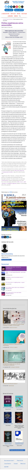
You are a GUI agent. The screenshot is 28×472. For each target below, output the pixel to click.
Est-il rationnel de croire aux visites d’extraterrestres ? (13, 293)
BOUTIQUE (24, 13)
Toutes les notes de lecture (16, 450)
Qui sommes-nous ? (9, 460)
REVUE (18, 13)
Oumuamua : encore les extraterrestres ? (14, 277)
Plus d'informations (6, 259)
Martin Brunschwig (7, 254)
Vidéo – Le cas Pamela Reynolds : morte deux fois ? (15, 273)
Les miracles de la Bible (8, 423)
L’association (5, 13)
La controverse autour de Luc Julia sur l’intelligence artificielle (11, 364)
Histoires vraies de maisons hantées (8, 443)
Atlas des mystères (19, 407)
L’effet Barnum (4, 180)
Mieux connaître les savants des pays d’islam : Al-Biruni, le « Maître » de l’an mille (13, 325)
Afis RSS (6, 466)
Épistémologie (11, 385)
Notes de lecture (9, 19)
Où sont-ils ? (19, 423)
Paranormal (5, 264)
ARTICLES (13, 13)
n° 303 (10, 192)
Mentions (23, 463)
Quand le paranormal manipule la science (19, 443)
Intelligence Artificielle (15, 367)
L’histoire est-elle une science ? (10, 383)
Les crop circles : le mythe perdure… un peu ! (15, 282)
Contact (16, 463)
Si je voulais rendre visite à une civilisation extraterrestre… (15, 288)
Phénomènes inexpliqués (8, 407)
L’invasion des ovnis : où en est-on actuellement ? (13, 268)
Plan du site (20, 460)
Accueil (4, 19)
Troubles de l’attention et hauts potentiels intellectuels (12, 344)
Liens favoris (7, 463)
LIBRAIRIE (10, 16)
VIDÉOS (16, 16)
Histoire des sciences (13, 327)
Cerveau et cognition (13, 347)
